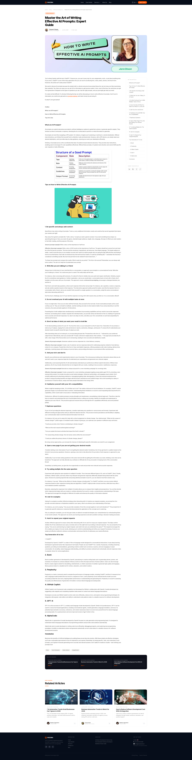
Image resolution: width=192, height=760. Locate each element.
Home (82, 2)
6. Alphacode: (133, 155)
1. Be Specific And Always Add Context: (136, 91)
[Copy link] (140, 169)
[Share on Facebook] (136, 169)
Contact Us (70, 745)
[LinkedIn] (46, 747)
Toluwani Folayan (53, 29)
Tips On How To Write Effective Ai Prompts (137, 86)
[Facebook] (49, 747)
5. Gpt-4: (132, 152)
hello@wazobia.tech (139, 743)
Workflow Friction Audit (100, 743)
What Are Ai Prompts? (134, 82)
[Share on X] (132, 169)
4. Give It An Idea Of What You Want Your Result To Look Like (136, 105)
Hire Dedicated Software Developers (103, 741)
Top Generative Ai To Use (135, 139)
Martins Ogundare (54, 722)
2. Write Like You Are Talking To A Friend (137, 96)
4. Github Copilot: (134, 149)
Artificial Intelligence (58, 9)
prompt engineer (73, 96)
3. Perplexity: (133, 146)
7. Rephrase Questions (134, 117)
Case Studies (89, 2)
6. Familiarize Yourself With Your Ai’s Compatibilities (137, 113)
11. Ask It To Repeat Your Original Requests (135, 135)
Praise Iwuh (88, 722)
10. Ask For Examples (134, 131)
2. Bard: (132, 143)
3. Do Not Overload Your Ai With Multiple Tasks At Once (137, 101)
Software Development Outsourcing (103, 739)
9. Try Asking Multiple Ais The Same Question (136, 127)
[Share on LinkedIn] (129, 169)
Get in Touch (142, 2)
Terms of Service (143, 755)
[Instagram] (53, 747)
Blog (110, 2)
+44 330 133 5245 (139, 741)
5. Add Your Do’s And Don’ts (136, 109)
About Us (104, 2)
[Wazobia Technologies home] (49, 2)
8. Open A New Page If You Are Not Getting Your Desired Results (137, 122)
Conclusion (132, 159)
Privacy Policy (135, 755)
